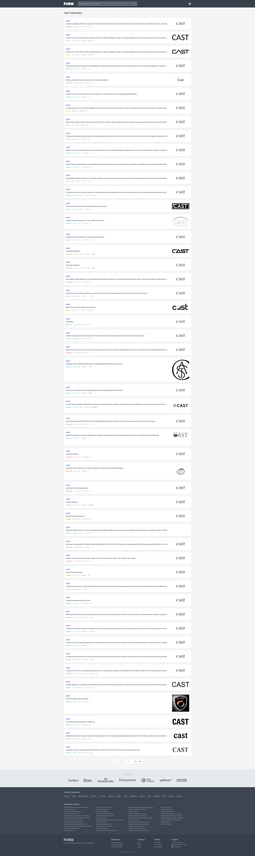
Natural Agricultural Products (137, 816)
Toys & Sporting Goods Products (171, 813)
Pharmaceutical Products (136, 826)
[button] (189, 3)
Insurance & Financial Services (105, 816)
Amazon (67, 796)
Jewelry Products (101, 818)
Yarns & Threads (166, 824)
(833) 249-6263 (178, 842)
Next (140, 761)
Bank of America (83, 796)
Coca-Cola (102, 796)
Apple (74, 796)
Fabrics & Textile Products (72, 828)
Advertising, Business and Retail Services (76, 807)
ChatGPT (93, 796)
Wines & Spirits (165, 822)
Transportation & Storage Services (171, 816)
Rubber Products (166, 807)
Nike (164, 796)
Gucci (125, 796)
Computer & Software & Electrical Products (77, 816)
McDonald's (133, 796)
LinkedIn (159, 847)
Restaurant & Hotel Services (137, 828)
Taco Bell (171, 796)
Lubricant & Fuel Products (104, 826)
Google (119, 796)
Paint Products (133, 820)
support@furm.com (179, 845)
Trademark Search (117, 842)
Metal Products (133, 811)
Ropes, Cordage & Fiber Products (138, 830)
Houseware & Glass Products (105, 813)
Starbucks (157, 796)
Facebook (111, 796)
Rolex (149, 796)
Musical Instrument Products (137, 813)
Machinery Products (102, 828)
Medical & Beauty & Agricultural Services (140, 807)
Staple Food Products (167, 811)
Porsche (142, 796)
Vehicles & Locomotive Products (171, 820)
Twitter (158, 842)
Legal (139, 847)
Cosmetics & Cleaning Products (73, 822)
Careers (139, 845)
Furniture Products (102, 809)
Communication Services (71, 813)
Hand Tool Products (102, 811)
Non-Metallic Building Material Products (140, 818)
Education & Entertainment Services (75, 824)
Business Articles (116, 847)
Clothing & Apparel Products (72, 811)
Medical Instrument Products (137, 809)
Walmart (179, 796)
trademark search (75, 843)
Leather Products (101, 822)
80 (135, 761)
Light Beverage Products (103, 824)
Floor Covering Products (103, 807)
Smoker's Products (166, 809)
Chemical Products (69, 809)
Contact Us (177, 847)
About (139, 842)
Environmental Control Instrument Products (77, 826)
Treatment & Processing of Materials (172, 818)
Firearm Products (69, 830)
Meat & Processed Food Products (106, 830)
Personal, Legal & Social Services (138, 824)
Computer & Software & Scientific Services (77, 818)
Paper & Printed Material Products (139, 822)
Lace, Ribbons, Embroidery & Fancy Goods (109, 820)
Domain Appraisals (117, 845)
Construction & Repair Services (73, 820)
